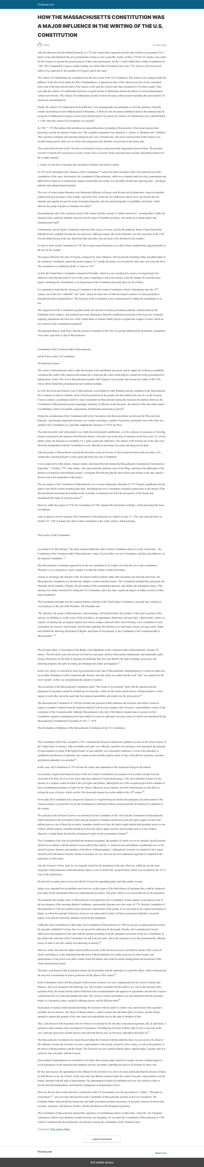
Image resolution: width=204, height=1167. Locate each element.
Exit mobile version (102, 1162)
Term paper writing (60, 1129)
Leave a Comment (102, 1139)
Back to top (160, 1153)
